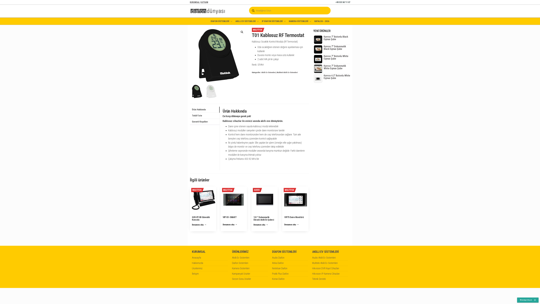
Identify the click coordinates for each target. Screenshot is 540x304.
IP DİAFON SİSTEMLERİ (272, 21)
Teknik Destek (319, 278)
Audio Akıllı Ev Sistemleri (324, 257)
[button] (242, 32)
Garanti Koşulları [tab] (200, 121)
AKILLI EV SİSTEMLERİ (245, 21)
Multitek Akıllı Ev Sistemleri (287, 72)
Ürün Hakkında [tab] (199, 109)
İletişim (195, 273)
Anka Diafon (278, 262)
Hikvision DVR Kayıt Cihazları (325, 268)
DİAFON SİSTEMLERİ (220, 21)
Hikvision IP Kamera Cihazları (326, 273)
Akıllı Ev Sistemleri (268, 72)
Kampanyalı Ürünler (241, 273)
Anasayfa (196, 257)
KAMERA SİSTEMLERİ (298, 21)
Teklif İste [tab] (197, 115)
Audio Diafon (278, 257)
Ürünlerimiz (197, 268)
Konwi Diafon (278, 278)
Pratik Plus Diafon (280, 273)
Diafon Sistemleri (240, 262)
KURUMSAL (195, 2)
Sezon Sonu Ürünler (241, 278)
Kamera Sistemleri (240, 268)
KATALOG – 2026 (321, 21)
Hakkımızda (197, 262)
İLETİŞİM (204, 2)
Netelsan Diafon (279, 268)
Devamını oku (198, 225)
